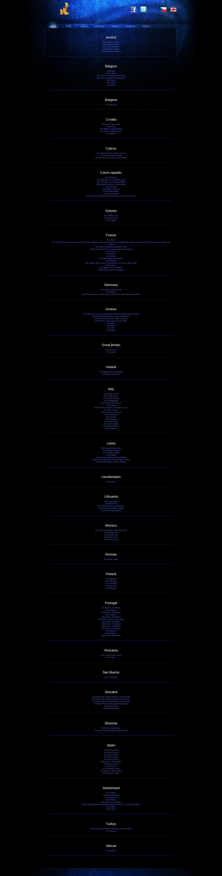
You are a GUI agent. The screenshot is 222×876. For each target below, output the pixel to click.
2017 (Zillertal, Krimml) (111, 44)
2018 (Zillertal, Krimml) (111, 42)
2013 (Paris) (111, 254)
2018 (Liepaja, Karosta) (111, 450)
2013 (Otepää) (111, 220)
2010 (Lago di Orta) (111, 421)
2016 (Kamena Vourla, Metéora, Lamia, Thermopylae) (111, 316)
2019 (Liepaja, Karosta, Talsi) (111, 448)
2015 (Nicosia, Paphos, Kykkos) (111, 155)
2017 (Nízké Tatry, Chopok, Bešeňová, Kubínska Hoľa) (111, 701)
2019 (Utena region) (111, 501)
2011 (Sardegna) (111, 415)
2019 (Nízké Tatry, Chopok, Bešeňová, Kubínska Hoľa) (111, 697)
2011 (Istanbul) (111, 831)
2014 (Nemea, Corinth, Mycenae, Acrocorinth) (111, 321)
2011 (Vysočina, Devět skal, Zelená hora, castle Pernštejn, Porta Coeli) (111, 196)
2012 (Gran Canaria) (111, 764)
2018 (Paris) (111, 240)
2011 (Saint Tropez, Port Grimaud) (111, 258)
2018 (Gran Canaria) (111, 752)
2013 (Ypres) (111, 80)
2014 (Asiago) (111, 405)
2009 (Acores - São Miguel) (111, 635)
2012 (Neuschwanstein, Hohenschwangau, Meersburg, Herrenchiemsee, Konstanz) (111, 294)
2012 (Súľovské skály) (111, 708)
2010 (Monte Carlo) (111, 537)
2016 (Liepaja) (111, 455)
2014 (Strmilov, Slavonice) (111, 189)
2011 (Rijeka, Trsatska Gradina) (111, 131)
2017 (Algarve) (111, 615)
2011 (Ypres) (111, 85)
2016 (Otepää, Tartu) (111, 216)
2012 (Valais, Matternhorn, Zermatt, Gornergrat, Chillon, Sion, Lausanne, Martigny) (111, 804)
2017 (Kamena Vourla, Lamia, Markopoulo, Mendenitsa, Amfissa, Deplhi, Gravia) (111, 314)
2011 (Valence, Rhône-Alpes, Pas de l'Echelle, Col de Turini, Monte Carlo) (111, 263)
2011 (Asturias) (111, 766)
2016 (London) (111, 350)
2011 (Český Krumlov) (111, 194)
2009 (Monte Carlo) (111, 539)
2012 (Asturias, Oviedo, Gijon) (111, 762)
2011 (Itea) (111, 323)
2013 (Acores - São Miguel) (111, 628)
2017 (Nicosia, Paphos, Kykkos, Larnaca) (111, 153)
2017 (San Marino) (111, 677)
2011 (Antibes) (111, 261)
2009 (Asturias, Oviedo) (111, 773)
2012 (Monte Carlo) (111, 532)
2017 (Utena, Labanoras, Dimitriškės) (111, 506)
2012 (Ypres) (111, 83)
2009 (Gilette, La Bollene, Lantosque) (111, 270)
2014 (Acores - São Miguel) (111, 626)
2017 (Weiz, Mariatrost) (111, 47)
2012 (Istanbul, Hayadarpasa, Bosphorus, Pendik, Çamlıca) (111, 829)
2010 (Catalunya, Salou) (111, 768)
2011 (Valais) (111, 807)
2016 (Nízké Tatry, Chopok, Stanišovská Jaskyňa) (111, 704)
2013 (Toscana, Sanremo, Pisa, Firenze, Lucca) (111, 408)
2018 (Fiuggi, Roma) (111, 394)
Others (114, 26)
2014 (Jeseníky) (111, 187)
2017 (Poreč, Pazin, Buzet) (111, 124)
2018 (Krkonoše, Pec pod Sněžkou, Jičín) (111, 180)
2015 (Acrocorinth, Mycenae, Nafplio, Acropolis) (111, 319)
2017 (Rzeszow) (111, 583)
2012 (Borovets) (111, 105)
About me (130, 26)
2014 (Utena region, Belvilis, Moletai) (111, 508)
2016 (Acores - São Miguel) (111, 622)
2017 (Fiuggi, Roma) (111, 396)
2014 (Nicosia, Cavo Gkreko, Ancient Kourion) (111, 158)
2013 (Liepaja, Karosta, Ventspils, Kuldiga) (111, 462)
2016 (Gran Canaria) (111, 757)
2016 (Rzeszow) (111, 586)
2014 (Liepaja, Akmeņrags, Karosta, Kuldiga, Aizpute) (111, 460)
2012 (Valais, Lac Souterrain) (111, 802)
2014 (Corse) (111, 251)
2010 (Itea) (111, 328)
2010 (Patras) (111, 330)
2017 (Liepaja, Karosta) (111, 453)
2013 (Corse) (111, 256)
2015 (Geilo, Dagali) (111, 559)
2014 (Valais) (111, 797)
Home (53, 26)
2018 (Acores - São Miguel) (111, 612)
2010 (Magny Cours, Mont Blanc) (111, 268)
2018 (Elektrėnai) (111, 504)
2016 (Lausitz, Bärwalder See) (111, 290)
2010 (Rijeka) (111, 133)
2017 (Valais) (111, 793)
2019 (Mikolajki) (111, 579)
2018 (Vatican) (111, 851)
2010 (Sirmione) (111, 428)
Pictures (99, 26)
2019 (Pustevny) (111, 177)
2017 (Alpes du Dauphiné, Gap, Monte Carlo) (111, 247)
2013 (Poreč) (111, 126)
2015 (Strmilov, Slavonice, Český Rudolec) (111, 184)
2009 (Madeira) (111, 633)
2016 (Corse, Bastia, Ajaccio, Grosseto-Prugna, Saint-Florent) (111, 249)
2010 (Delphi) (111, 325)
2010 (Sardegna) (111, 419)
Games (84, 26)
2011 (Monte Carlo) (111, 535)
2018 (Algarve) (111, 610)
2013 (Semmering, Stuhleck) (111, 51)
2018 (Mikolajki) (111, 581)
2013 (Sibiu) (111, 657)
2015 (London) (111, 352)
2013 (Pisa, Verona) (111, 410)
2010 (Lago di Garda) (111, 424)
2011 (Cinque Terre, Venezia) (111, 412)
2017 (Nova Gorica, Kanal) (111, 728)
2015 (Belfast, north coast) (111, 374)
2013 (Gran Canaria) (111, 759)
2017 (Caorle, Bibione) (111, 398)
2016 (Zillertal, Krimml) (111, 49)
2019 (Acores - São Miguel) (111, 608)
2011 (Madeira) (111, 631)
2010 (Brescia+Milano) (111, 426)
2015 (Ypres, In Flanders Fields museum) (111, 76)
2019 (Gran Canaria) (111, 750)
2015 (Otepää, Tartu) (111, 218)
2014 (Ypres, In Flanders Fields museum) (111, 78)
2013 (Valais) (111, 800)
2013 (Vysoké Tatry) (111, 706)
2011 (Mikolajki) (111, 588)
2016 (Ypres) (111, 73)
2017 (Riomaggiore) (111, 401)
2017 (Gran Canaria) (111, 755)
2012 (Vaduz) (111, 482)
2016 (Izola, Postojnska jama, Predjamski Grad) (111, 730)
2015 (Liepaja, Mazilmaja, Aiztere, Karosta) (111, 457)
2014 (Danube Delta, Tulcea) (111, 655)
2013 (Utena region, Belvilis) (111, 511)
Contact (146, 26)
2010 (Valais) (111, 809)
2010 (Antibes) (111, 265)
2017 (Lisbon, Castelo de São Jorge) (111, 619)
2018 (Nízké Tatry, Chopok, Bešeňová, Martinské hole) (111, 699)
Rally (68, 26)
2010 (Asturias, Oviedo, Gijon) (111, 771)
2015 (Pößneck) (111, 292)
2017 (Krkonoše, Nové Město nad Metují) (111, 182)
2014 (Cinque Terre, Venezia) (111, 403)
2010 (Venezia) (111, 417)
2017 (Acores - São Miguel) (111, 617)
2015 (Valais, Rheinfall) (111, 795)
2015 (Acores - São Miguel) (111, 624)
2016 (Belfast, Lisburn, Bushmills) (111, 372)
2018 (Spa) (111, 71)
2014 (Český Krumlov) (111, 191)
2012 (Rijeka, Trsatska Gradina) (111, 129)
